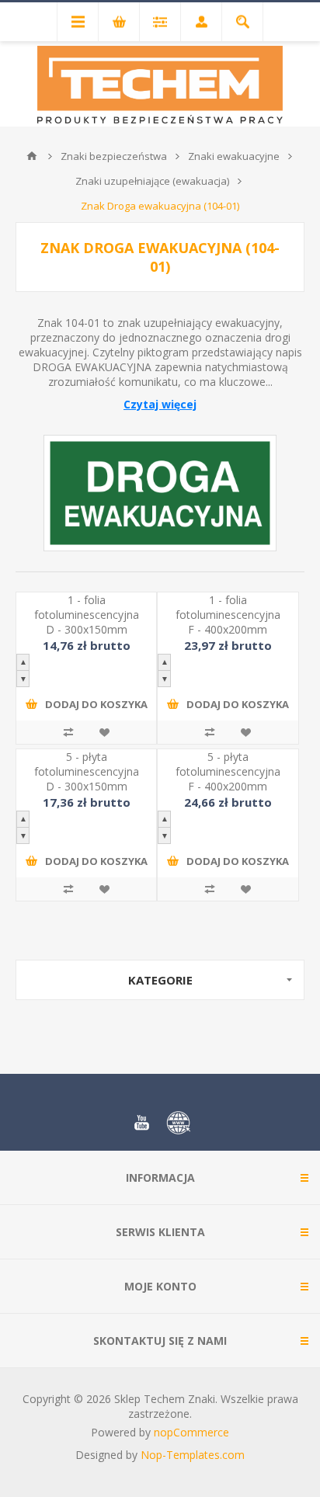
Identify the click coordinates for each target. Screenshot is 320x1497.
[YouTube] (141, 1122)
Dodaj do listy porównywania (68, 732)
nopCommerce (191, 1432)
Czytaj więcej (160, 404)
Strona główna (32, 156)
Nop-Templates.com (193, 1454)
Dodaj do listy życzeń (104, 732)
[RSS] (178, 1122)
